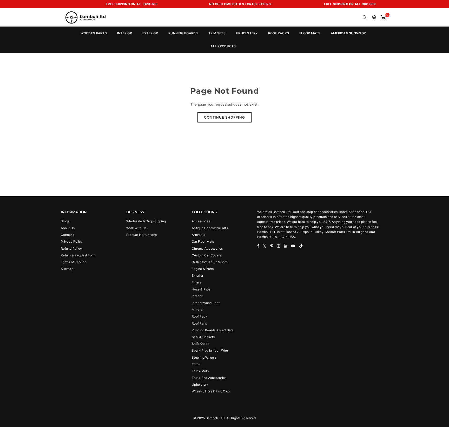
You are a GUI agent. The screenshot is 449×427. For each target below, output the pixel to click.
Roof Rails (199, 323)
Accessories (201, 221)
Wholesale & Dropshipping (146, 221)
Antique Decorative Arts (210, 228)
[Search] (364, 17)
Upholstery (200, 384)
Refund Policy (71, 248)
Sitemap (67, 269)
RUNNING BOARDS (183, 33)
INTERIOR (124, 33)
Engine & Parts (203, 269)
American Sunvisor (348, 33)
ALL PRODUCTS (223, 46)
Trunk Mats (200, 371)
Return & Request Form (78, 255)
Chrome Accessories (207, 248)
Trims (196, 364)
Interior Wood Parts (206, 303)
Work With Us (136, 228)
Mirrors (197, 310)
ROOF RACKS (278, 33)
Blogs (65, 221)
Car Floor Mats (203, 241)
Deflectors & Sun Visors (209, 262)
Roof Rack (199, 316)
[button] (383, 17)
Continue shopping (224, 117)
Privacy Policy (72, 241)
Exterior (197, 275)
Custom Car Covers (206, 255)
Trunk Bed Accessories (209, 378)
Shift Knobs (200, 344)
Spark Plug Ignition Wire (210, 350)
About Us (68, 228)
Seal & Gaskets (203, 337)
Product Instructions (141, 235)
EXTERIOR (150, 33)
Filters (196, 282)
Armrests (198, 235)
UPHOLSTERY (247, 33)
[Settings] (374, 17)
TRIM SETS (217, 33)
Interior (197, 296)
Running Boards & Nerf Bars (213, 330)
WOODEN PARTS (94, 33)
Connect (67, 235)
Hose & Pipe (201, 289)
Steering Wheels (204, 357)
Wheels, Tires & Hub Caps (211, 391)
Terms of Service (73, 262)
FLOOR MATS (309, 33)
